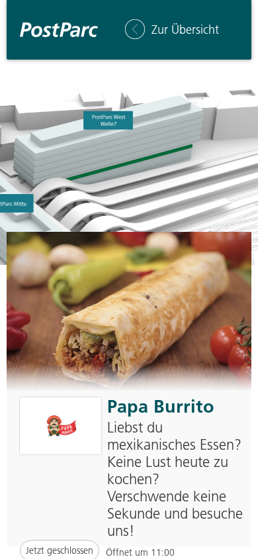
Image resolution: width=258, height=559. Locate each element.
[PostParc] (59, 30)
